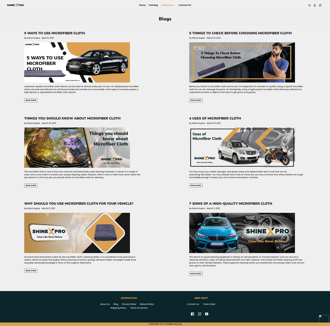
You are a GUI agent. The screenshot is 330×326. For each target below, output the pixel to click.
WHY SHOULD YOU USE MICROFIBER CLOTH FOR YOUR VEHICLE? (78, 203)
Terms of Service (138, 307)
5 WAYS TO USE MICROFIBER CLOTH (54, 33)
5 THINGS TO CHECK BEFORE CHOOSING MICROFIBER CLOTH (240, 33)
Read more (31, 100)
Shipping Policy (118, 307)
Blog (116, 304)
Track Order (209, 304)
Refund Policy (147, 304)
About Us (105, 304)
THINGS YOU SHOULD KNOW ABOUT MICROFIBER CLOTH (72, 118)
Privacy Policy (129, 304)
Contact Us (193, 304)
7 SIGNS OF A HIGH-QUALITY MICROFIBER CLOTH (230, 203)
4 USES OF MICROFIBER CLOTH (215, 118)
